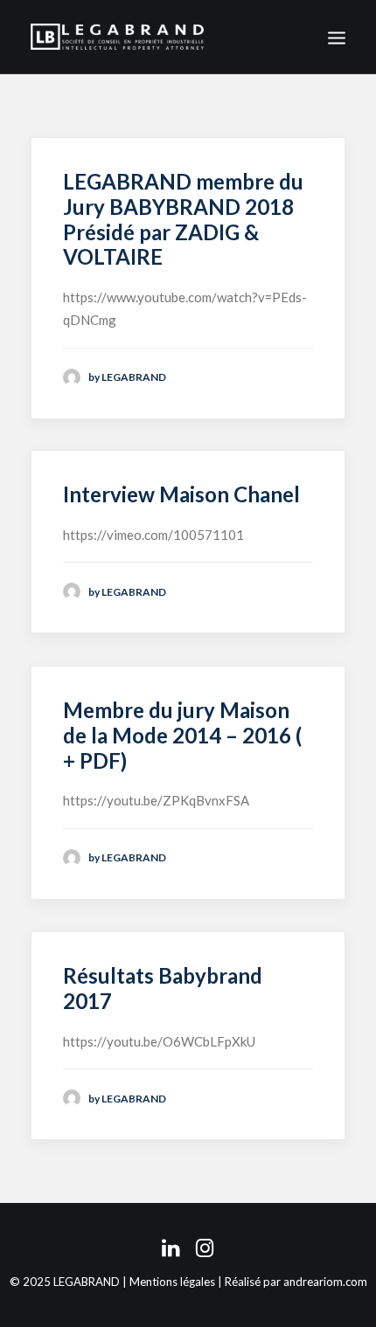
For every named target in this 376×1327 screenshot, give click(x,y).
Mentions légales (172, 1282)
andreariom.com (325, 1282)
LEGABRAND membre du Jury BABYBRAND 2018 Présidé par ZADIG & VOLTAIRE (183, 219)
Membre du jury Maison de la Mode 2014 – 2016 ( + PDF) (182, 735)
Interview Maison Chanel (181, 494)
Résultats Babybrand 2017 (162, 988)
